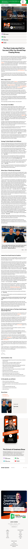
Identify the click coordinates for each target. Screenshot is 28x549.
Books (14, 542)
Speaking (7, 533)
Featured (20, 531)
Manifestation (20, 536)
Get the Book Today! (23, 2)
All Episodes (12, 467)
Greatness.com (14, 546)
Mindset (20, 535)
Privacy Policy (15, 523)
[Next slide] (26, 467)
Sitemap (19, 523)
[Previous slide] (24, 467)
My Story (8, 532)
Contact (7, 536)
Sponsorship (7, 537)
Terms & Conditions (10, 523)
